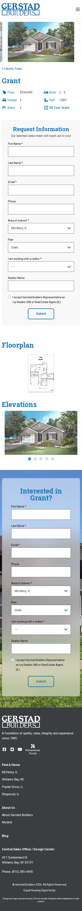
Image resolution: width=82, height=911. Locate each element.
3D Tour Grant (58, 107)
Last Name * (15, 162)
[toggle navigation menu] (78, 9)
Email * (12, 182)
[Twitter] (12, 749)
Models (7, 822)
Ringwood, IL (10, 794)
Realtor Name (16, 277)
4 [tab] (47, 459)
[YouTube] (20, 749)
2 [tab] (35, 459)
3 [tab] (41, 459)
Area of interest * (18, 220)
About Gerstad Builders (17, 815)
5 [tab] (52, 459)
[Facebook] (4, 749)
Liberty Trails (13, 68)
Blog (5, 836)
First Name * (15, 143)
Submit (41, 313)
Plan (10, 239)
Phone (12, 201)
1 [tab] (29, 459)
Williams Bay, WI (13, 779)
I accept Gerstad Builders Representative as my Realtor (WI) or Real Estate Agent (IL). (39, 300)
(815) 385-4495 (22, 871)
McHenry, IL (10, 772)
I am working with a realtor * (25, 258)
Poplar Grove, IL (12, 787)
